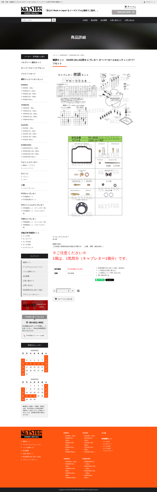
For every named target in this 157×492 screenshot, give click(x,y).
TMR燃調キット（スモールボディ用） (34, 226)
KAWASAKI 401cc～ (30, 157)
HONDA (24, 85)
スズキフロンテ (28, 247)
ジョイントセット (28, 74)
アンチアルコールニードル (32, 267)
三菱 (23, 185)
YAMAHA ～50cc (28, 108)
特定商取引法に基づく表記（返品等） (111, 268)
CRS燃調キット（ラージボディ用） (35, 208)
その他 (103, 433)
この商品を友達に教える (107, 270)
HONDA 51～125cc (29, 91)
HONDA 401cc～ (28, 99)
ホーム (55, 55)
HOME (85, 20)
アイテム (132, 7)
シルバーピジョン (29, 188)
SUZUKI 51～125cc (29, 131)
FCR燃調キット (28, 197)
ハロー (25, 179)
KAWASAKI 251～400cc (31, 154)
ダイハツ (24, 174)
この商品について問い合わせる (109, 273)
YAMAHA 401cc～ (29, 119)
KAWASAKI (63, 55)
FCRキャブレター (28, 194)
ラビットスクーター (29, 162)
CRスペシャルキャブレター (32, 205)
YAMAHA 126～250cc (30, 114)
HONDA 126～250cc (29, 94)
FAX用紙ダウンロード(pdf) (35, 335)
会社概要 (104, 20)
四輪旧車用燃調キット (30, 233)
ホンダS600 (27, 242)
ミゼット (26, 177)
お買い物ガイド (115, 20)
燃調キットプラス (29, 165)
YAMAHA (25, 105)
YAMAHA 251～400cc (30, 117)
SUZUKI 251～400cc (30, 137)
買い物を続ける (103, 275)
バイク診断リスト (29, 271)
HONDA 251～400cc (29, 97)
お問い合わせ (129, 20)
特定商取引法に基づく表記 (32, 290)
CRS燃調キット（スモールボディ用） (34, 212)
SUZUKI (24, 125)
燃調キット (27, 262)
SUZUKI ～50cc (28, 128)
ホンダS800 (27, 244)
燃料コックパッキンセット (32, 79)
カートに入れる (65, 298)
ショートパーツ (28, 168)
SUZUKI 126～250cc (30, 134)
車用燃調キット (106, 439)
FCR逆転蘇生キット (29, 199)
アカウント (149, 2)
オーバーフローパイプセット (33, 68)
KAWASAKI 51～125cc (30, 148)
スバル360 (26, 236)
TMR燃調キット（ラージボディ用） (35, 222)
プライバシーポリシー (31, 294)
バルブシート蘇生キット (31, 62)
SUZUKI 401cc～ (28, 139)
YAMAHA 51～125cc (30, 111)
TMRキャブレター (28, 219)
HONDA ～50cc (28, 88)
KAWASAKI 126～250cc (76, 55)
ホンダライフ (27, 239)
